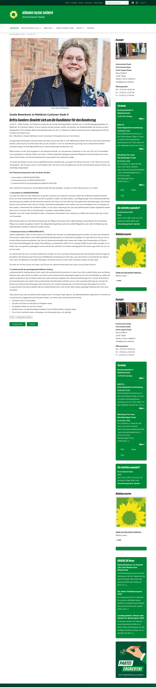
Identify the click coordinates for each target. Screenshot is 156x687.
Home (67, 3)
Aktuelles (31, 34)
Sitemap (74, 3)
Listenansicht (17, 324)
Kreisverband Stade (17, 34)
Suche (81, 3)
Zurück (32, 324)
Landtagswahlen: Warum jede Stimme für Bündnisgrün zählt (130, 616)
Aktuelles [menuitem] (14, 28)
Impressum (88, 3)
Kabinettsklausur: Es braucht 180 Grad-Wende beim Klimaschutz (130, 567)
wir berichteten (73, 136)
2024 (12, 317)
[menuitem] (67, 2)
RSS (122, 190)
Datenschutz (98, 3)
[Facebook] (132, 2)
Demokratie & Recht (24, 317)
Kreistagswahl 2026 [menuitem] (30, 28)
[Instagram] (137, 2)
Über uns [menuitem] (48, 28)
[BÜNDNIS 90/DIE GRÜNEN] (13, 15)
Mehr (141, 119)
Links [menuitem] (142, 3)
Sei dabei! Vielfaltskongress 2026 (129, 592)
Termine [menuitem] (90, 28)
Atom (133, 190)
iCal (122, 195)
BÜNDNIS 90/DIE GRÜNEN (37, 13)
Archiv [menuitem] (79, 28)
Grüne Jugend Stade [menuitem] (65, 28)
